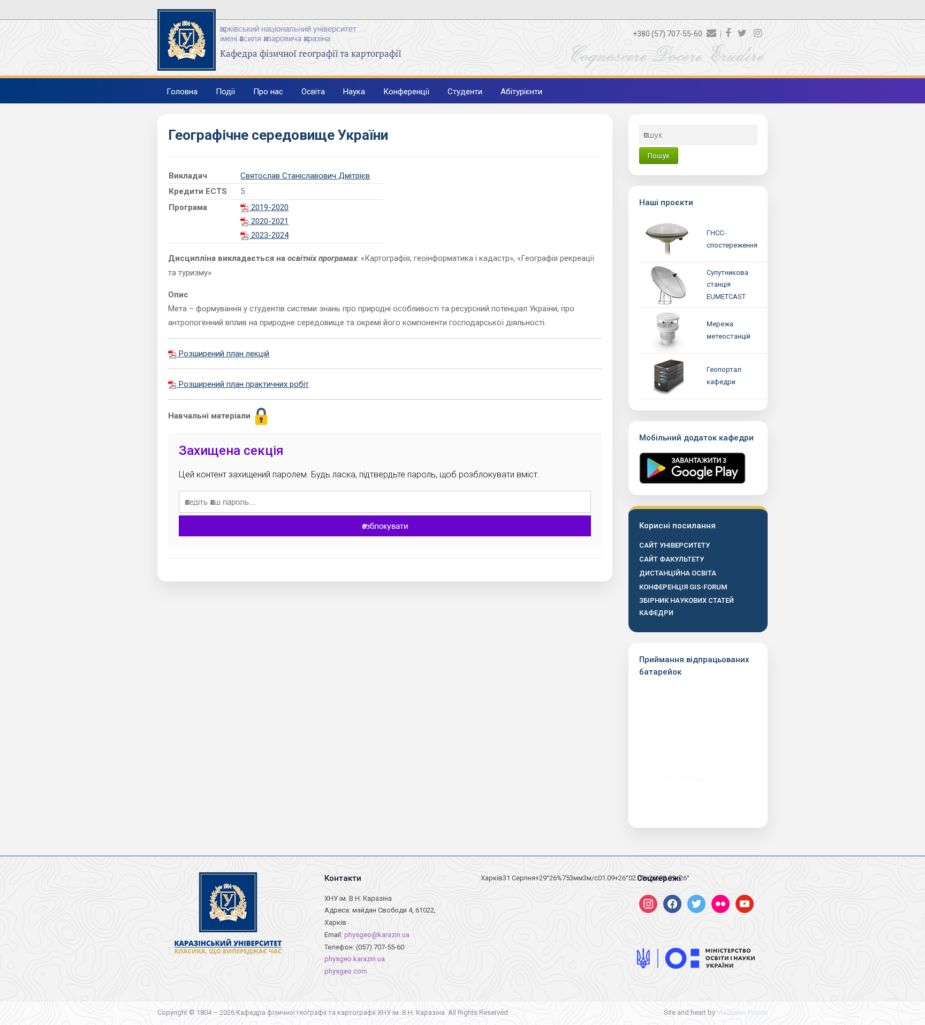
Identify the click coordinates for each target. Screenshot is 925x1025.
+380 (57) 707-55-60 (667, 33)
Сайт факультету (671, 559)
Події (225, 91)
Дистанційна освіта (677, 573)
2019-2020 (269, 207)
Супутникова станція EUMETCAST (727, 284)
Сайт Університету (674, 545)
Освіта (313, 91)
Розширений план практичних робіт (243, 384)
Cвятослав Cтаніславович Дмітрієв (305, 176)
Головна (182, 91)
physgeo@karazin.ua (377, 935)
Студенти (465, 91)
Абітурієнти (521, 91)
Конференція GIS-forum (683, 587)
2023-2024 (269, 235)
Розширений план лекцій (223, 353)
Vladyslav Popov (742, 1012)
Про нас (268, 91)
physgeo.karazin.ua (354, 959)
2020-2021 (269, 221)
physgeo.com (345, 971)
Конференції (406, 91)
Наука (354, 91)
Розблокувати (385, 525)
